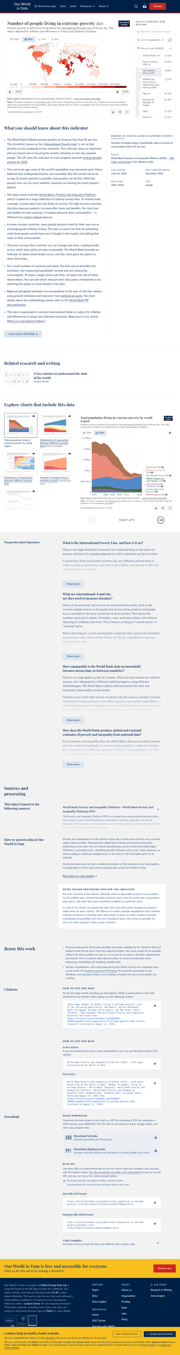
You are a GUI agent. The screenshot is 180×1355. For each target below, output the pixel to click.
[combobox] (136, 6)
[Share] (120, 112)
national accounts (71, 296)
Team (124, 1308)
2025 (125, 92)
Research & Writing (161, 1290)
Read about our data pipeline (78, 876)
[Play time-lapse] (10, 92)
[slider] (117, 91)
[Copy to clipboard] (151, 1006)
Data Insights (99, 1302)
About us (126, 1290)
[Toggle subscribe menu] (144, 6)
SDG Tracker (99, 1321)
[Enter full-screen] (127, 112)
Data (63, 6)
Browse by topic (47, 6)
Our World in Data (22, 6)
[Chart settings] (170, 433)
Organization (128, 1296)
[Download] (113, 112)
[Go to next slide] (160, 520)
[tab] (15, 39)
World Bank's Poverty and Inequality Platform (67, 194)
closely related (32, 217)
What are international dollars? (26, 321)
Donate (158, 6)
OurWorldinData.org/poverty (20, 112)
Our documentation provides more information (114, 1172)
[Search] (136, 6)
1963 (18, 92)
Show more (73, 584)
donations (50, 1338)
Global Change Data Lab (54, 1285)
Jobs (123, 1314)
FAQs (49, 1311)
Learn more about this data (87, 99)
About (102, 6)
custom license (32, 1304)
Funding (125, 1302)
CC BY (39, 112)
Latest (73, 6)
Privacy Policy (148, 1345)
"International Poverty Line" (60, 144)
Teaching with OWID (103, 1326)
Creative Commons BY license (101, 971)
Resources (86, 6)
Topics (95, 1290)
